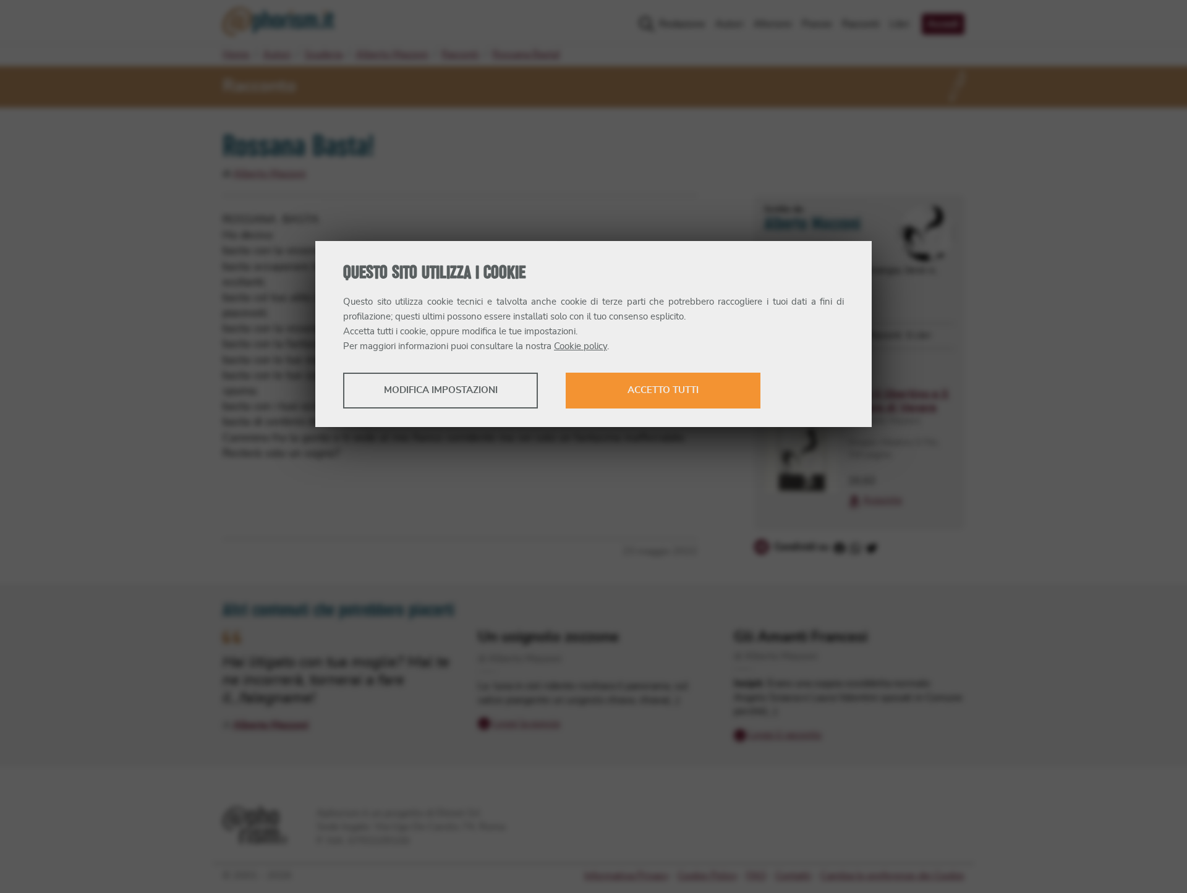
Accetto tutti (663, 390)
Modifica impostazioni (441, 390)
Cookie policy (580, 346)
